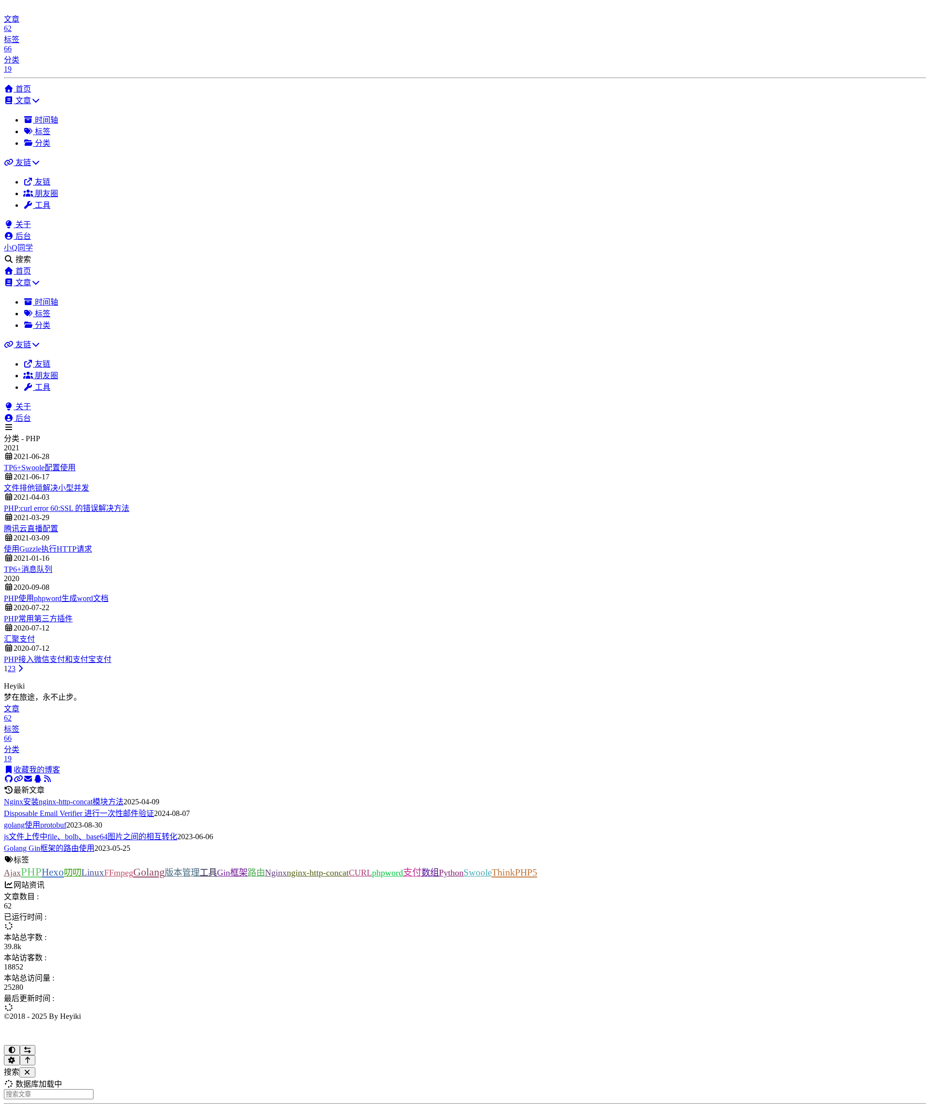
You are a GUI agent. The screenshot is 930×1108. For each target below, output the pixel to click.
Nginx (276, 872)
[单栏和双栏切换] (28, 1050)
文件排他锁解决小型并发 (46, 488)
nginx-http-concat (318, 872)
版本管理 (182, 872)
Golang (149, 872)
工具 (208, 872)
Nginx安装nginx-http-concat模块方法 (64, 802)
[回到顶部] (28, 1060)
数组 (430, 872)
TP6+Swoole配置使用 (40, 467)
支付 (412, 872)
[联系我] (38, 779)
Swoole (478, 872)
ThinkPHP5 (514, 872)
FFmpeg (118, 872)
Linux (92, 872)
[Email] (28, 779)
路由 (256, 872)
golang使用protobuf (35, 825)
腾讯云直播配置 (31, 528)
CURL (360, 872)
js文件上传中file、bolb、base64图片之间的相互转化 (90, 836)
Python (451, 872)
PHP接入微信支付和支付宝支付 (57, 659)
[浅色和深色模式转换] (12, 1050)
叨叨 (72, 872)
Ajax (12, 872)
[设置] (12, 1060)
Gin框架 (232, 872)
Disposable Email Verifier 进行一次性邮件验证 (79, 813)
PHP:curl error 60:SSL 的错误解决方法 (66, 508)
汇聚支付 (19, 639)
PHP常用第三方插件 (38, 619)
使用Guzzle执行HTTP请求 (48, 549)
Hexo (53, 872)
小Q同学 (18, 248)
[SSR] (47, 779)
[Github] (9, 779)
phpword (387, 872)
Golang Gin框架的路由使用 (49, 848)
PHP (31, 871)
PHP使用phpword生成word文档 (56, 598)
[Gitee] (18, 779)
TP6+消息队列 (28, 569)
